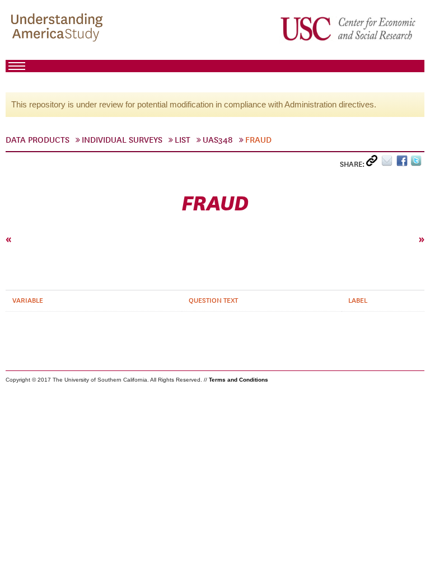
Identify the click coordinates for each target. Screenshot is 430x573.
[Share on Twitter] (417, 163)
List (182, 140)
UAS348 (218, 140)
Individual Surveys (122, 140)
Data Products (37, 140)
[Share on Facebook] (403, 163)
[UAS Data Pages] (58, 28)
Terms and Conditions (238, 380)
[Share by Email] (388, 163)
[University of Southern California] (349, 28)
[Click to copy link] (373, 163)
